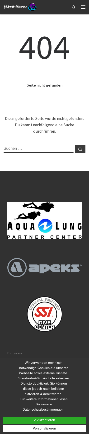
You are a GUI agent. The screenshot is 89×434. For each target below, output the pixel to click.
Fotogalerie (14, 353)
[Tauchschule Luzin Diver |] (20, 6)
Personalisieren (44, 428)
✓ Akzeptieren (44, 420)
